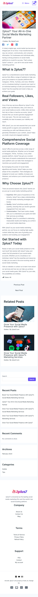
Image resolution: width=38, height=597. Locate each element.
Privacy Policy (19, 537)
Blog (19, 516)
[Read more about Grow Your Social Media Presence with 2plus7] (19, 314)
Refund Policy (19, 539)
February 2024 (7, 454)
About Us (19, 512)
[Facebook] (3, 45)
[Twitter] (8, 45)
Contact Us (19, 514)
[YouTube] (19, 577)
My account (19, 562)
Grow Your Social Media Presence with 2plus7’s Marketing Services (15, 355)
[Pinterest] (12, 45)
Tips (3, 472)
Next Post (19, 290)
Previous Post (19, 285)
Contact (19, 560)
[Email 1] (22, 577)
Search (4, 376)
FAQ (19, 558)
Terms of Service (19, 535)
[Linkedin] (17, 45)
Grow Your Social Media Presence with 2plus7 (15, 325)
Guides (5, 41)
